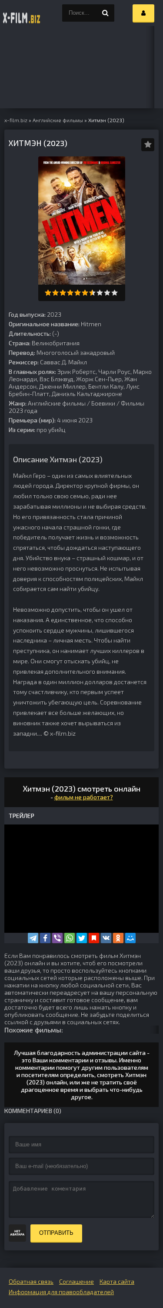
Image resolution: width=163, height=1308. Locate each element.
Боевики (103, 403)
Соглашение (76, 1281)
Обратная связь (31, 1281)
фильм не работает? (83, 797)
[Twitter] (82, 938)
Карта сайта (117, 1281)
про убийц (51, 429)
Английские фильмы (57, 403)
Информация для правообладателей (61, 1291)
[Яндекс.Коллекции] (94, 938)
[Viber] (57, 938)
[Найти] (105, 13)
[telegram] (33, 938)
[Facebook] (45, 938)
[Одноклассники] (118, 938)
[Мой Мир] (130, 938)
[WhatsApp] (69, 938)
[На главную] (21, 13)
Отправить (56, 1233)
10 (114, 292)
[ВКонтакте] (106, 938)
